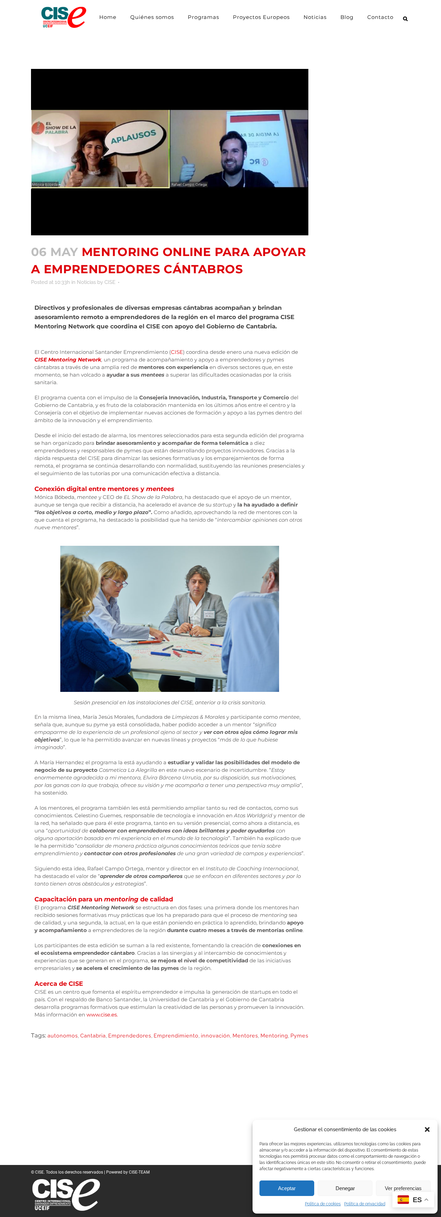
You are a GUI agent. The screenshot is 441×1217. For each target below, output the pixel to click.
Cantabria (93, 1036)
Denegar (345, 1188)
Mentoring (274, 1036)
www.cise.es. (102, 1014)
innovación (215, 1036)
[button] (427, 1129)
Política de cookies (323, 1203)
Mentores (245, 1036)
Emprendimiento (176, 1036)
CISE (109, 282)
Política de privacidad (364, 1203)
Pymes (299, 1036)
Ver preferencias (403, 1188)
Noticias (86, 282)
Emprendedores (129, 1036)
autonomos (63, 1036)
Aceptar (287, 1188)
